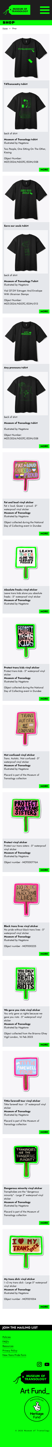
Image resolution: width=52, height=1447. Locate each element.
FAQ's (6, 1341)
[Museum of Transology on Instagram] (39, 1364)
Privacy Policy (10, 1350)
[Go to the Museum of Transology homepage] (17, 10)
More (44, 169)
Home (5, 28)
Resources (8, 1346)
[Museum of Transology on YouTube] (46, 1364)
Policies (7, 1337)
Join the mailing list (20, 1327)
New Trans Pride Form (14, 1355)
